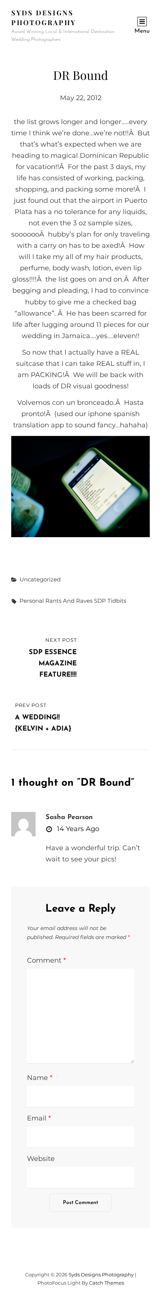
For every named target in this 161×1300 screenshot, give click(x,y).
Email (39, 1118)
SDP (100, 600)
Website (41, 1159)
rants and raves (68, 600)
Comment (46, 960)
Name (39, 1078)
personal (31, 600)
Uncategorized (40, 579)
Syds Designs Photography (101, 1275)
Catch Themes (106, 1283)
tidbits (116, 600)
